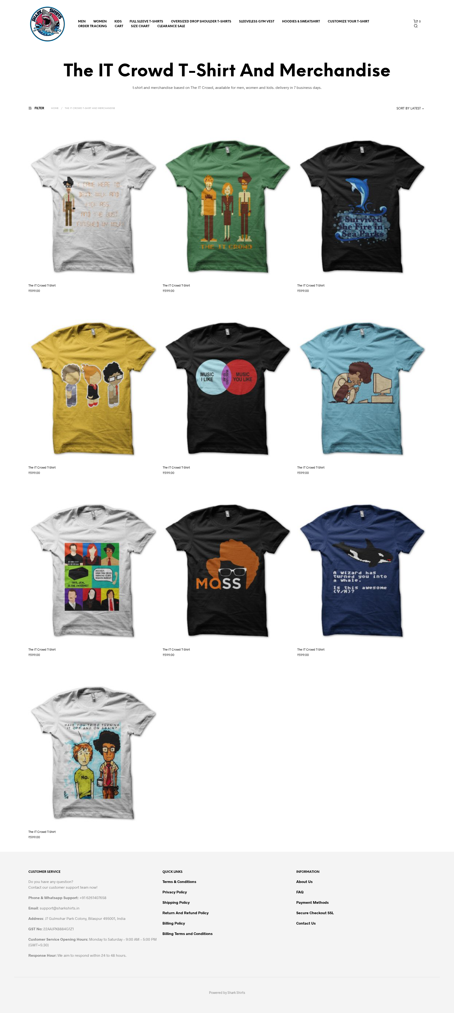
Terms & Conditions (179, 881)
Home (55, 108)
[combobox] (402, 108)
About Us (304, 881)
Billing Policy (173, 923)
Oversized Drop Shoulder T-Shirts (201, 21)
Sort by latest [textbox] (409, 108)
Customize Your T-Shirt (348, 21)
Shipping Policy (176, 902)
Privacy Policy (174, 892)
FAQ (300, 892)
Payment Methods (312, 902)
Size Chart (140, 26)
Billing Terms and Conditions (187, 933)
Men (82, 21)
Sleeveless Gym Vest (256, 21)
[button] (417, 21)
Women (100, 21)
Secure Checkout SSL (315, 912)
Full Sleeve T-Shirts (146, 21)
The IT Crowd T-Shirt (42, 285)
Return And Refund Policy (185, 912)
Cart (119, 26)
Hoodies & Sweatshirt (301, 21)
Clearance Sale (171, 26)
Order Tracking (92, 26)
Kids (118, 21)
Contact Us (306, 923)
